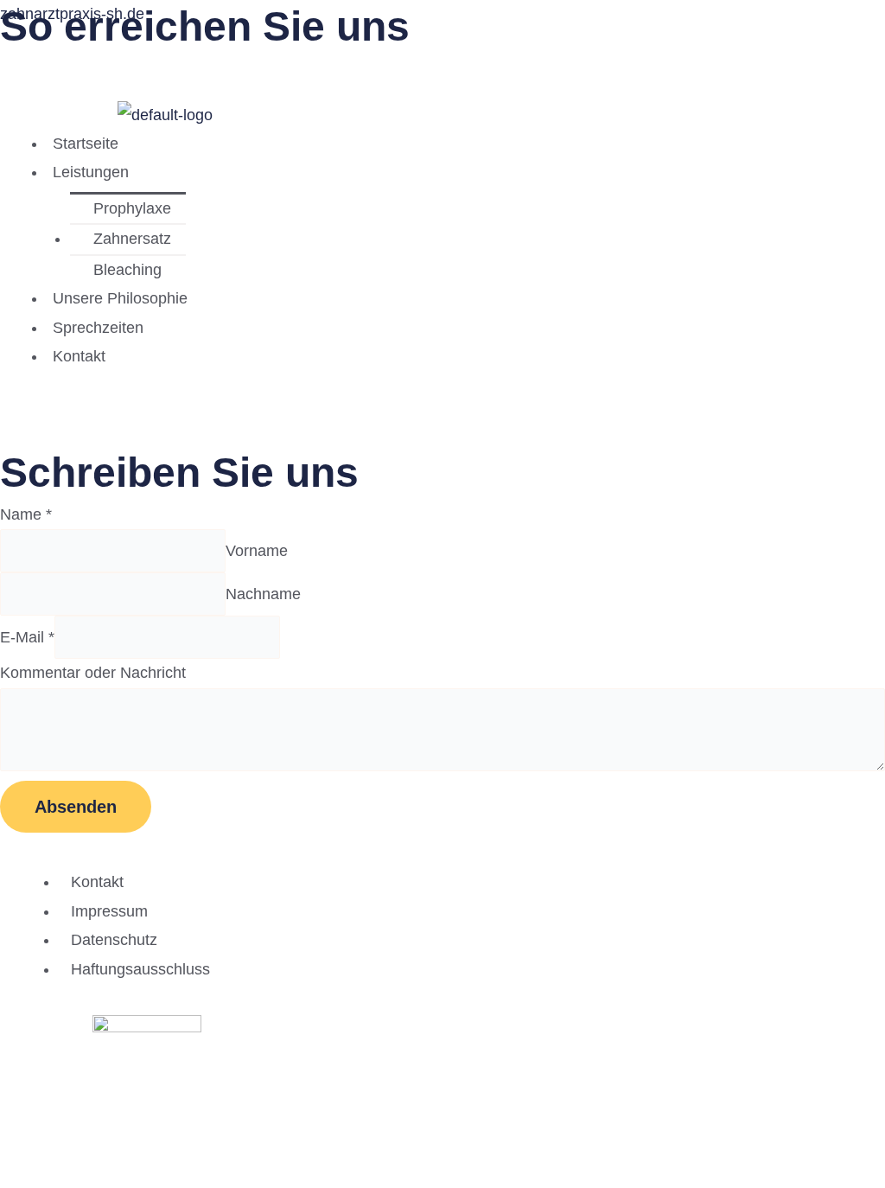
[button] (300, 172)
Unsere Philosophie (120, 298)
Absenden (76, 806)
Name (26, 514)
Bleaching (127, 269)
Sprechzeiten (98, 327)
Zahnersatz (132, 238)
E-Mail (27, 637)
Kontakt (79, 356)
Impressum (109, 911)
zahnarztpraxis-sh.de (72, 13)
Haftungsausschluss (140, 969)
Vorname (257, 550)
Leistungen (91, 172)
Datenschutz (114, 939)
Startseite (85, 143)
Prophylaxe (132, 208)
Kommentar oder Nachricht (93, 672)
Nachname (263, 594)
